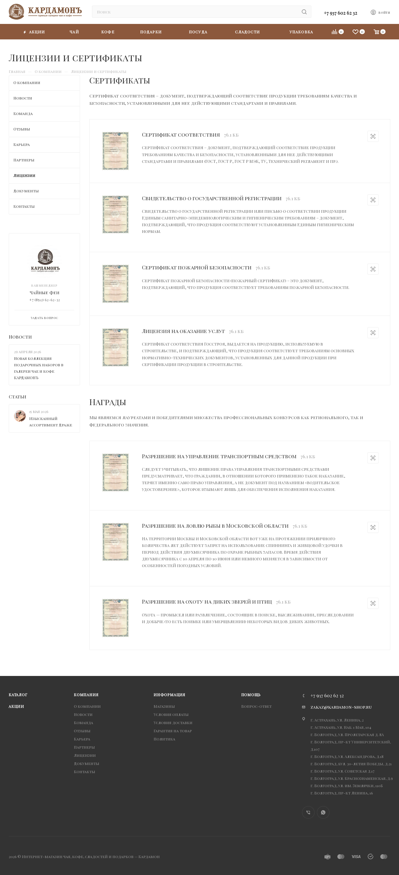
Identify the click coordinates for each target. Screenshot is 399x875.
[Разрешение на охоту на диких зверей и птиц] (115, 618)
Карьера (82, 738)
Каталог (18, 694)
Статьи (17, 396)
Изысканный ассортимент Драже (50, 421)
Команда (83, 722)
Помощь (251, 694)
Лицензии (85, 755)
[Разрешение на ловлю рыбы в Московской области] (115, 542)
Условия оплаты (171, 714)
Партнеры (84, 747)
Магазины (164, 706)
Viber (308, 812)
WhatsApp (323, 812)
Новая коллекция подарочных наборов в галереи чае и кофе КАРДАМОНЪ (38, 368)
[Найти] (304, 12)
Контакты (84, 771)
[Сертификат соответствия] (115, 151)
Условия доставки (173, 722)
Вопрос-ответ (256, 706)
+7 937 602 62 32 (340, 13)
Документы (86, 763)
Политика (164, 738)
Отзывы (82, 730)
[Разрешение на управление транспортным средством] (115, 472)
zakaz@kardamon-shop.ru (341, 707)
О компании (87, 706)
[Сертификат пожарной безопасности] (115, 284)
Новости (20, 337)
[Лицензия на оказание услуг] (115, 347)
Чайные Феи (44, 292)
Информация (169, 694)
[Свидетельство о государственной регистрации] (115, 214)
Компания (86, 694)
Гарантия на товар (173, 730)
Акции (16, 706)
